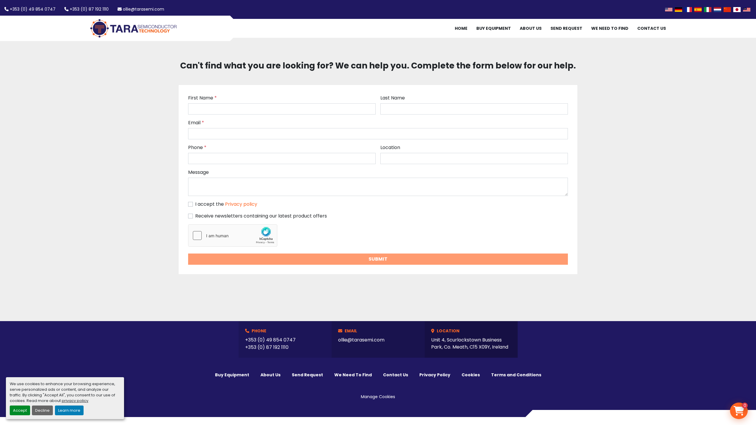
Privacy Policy (434, 375)
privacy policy (75, 400)
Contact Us (651, 28)
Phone (197, 147)
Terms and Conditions (516, 375)
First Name (202, 97)
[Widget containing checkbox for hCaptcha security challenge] (232, 235)
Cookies (471, 375)
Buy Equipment (493, 28)
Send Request (566, 28)
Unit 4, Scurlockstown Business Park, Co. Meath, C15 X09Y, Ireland (469, 343)
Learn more (69, 410)
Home (461, 28)
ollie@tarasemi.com (143, 9)
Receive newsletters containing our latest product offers (261, 215)
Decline (42, 410)
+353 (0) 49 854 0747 (33, 9)
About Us (531, 28)
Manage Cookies (378, 397)
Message (198, 172)
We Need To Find (609, 28)
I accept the (226, 204)
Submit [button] (378, 259)
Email (196, 122)
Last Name (392, 97)
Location (390, 147)
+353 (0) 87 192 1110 (89, 9)
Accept (20, 410)
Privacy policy (241, 204)
